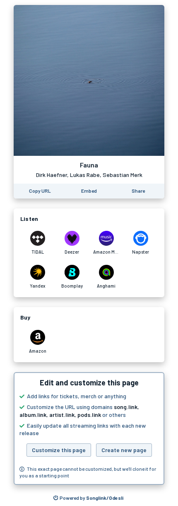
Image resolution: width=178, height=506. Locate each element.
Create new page (124, 449)
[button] (89, 428)
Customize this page (59, 449)
